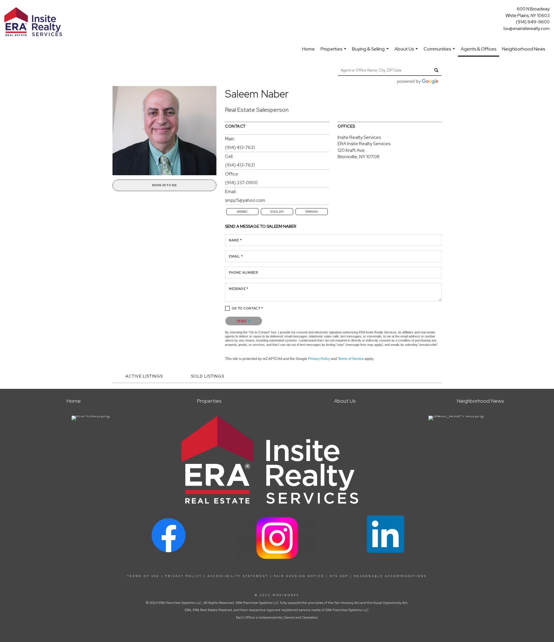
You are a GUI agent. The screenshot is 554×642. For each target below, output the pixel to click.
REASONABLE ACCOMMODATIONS (389, 576)
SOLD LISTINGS (207, 376)
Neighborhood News (523, 49)
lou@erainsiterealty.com (527, 28)
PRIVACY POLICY (183, 576)
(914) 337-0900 (241, 183)
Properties (334, 52)
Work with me (164, 185)
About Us (406, 52)
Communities (440, 52)
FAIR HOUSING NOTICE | (301, 576)
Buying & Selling (371, 52)
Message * (238, 289)
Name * (235, 240)
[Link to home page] (34, 22)
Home (308, 49)
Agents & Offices (478, 49)
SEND (242, 321)
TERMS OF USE (143, 576)
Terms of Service (351, 359)
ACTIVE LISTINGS (144, 376)
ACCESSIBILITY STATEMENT (237, 576)
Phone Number (243, 272)
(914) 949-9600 (533, 22)
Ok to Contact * (247, 308)
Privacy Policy (319, 359)
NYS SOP (339, 576)
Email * (236, 256)
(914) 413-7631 (240, 147)
